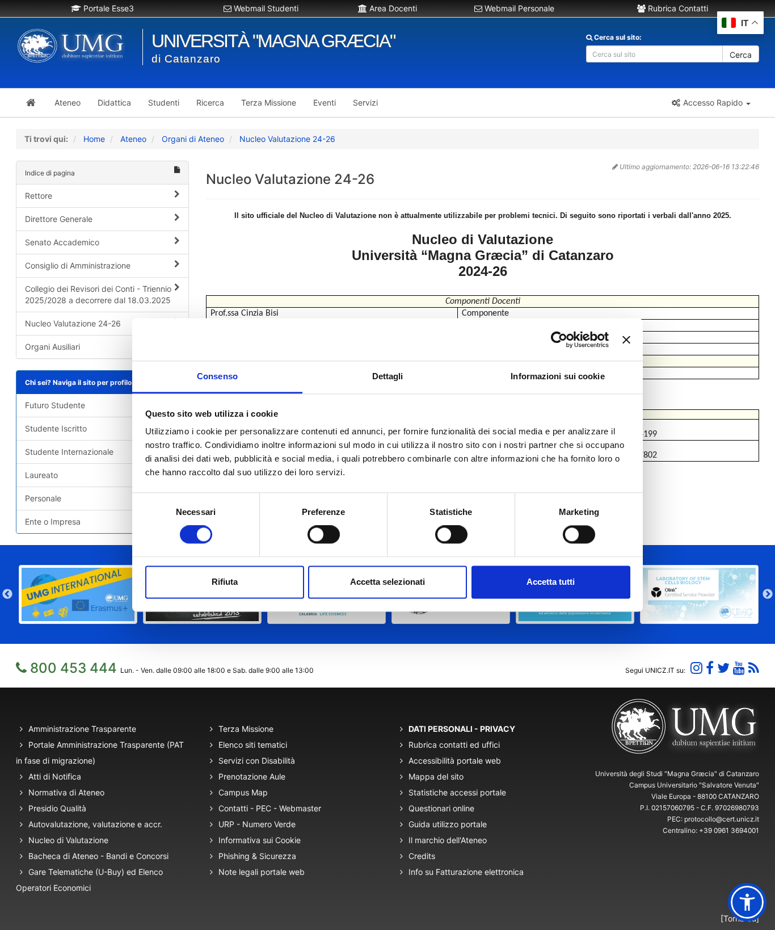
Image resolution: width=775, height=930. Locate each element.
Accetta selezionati (387, 582)
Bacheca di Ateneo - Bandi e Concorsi (98, 856)
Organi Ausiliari (52, 346)
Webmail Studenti (264, 8)
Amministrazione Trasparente (82, 729)
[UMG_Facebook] (710, 668)
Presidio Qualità (57, 808)
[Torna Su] (740, 918)
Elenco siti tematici (252, 744)
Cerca (741, 55)
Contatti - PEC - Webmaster (269, 808)
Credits (421, 856)
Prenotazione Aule (251, 776)
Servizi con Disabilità (256, 760)
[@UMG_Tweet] (723, 668)
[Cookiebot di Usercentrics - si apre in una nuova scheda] (559, 339)
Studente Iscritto (56, 428)
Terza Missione (245, 729)
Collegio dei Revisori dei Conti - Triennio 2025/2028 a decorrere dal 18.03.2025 (98, 294)
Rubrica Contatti (677, 8)
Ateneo (133, 139)
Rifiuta (225, 582)
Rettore (38, 195)
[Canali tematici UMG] (739, 668)
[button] (710, 103)
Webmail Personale (518, 8)
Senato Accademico (62, 242)
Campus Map (243, 792)
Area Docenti (392, 8)
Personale (43, 498)
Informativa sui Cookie (259, 840)
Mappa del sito (436, 776)
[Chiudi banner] (626, 339)
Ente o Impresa (53, 521)
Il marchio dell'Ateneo (447, 840)
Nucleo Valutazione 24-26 (287, 139)
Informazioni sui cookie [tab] (557, 376)
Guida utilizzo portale (447, 824)
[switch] (324, 535)
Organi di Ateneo (193, 139)
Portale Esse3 (107, 8)
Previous (7, 594)
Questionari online (441, 808)
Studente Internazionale (69, 451)
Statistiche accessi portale (457, 792)
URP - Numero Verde (257, 824)
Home (94, 139)
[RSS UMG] (753, 668)
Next (767, 594)
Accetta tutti (551, 582)
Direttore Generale (58, 219)
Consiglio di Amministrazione (77, 265)
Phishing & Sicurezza (257, 856)
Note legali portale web (261, 872)
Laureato (41, 475)
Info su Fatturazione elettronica (466, 872)
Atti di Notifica (54, 776)
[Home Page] (31, 103)
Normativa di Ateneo (66, 792)
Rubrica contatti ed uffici (454, 744)
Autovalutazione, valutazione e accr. (95, 824)
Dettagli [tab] (387, 376)
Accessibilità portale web (454, 760)
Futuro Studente (55, 405)
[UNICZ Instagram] (696, 668)
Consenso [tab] (217, 376)
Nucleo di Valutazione (68, 840)
